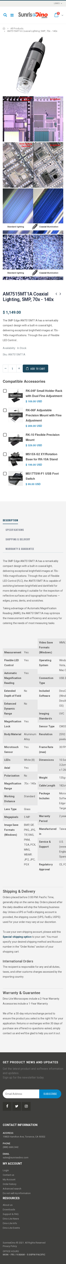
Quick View (16, 395)
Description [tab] (10, 520)
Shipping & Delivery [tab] (18, 539)
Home (4, 28)
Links (57, 3)
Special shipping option (17, 936)
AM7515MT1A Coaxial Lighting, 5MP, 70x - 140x (28, 296)
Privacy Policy (10, 1246)
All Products (16, 28)
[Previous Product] (56, 294)
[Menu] (12, 15)
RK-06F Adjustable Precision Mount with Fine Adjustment (44, 415)
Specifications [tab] (15, 530)
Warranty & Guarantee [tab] (20, 549)
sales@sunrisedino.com (15, 1157)
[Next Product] (60, 294)
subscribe (50, 1093)
